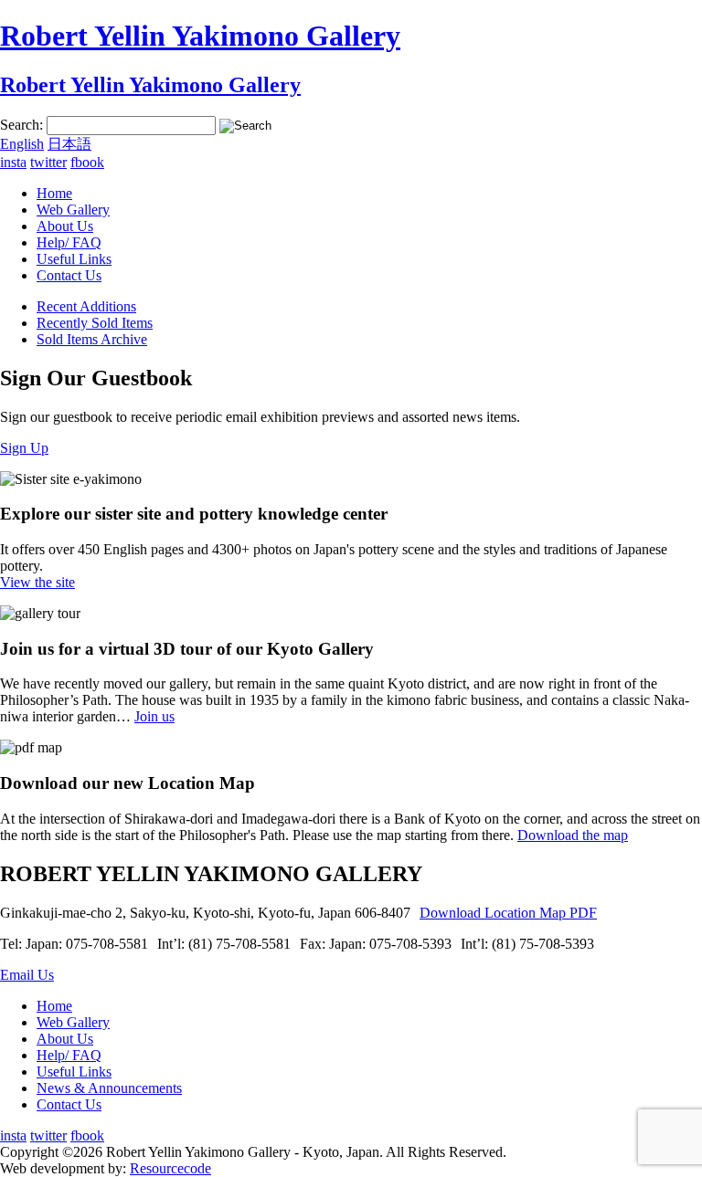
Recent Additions (86, 306)
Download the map (572, 835)
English (22, 144)
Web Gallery (73, 209)
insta (13, 162)
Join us (154, 716)
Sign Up (24, 448)
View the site (37, 582)
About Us (65, 226)
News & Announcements (109, 1088)
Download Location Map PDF (508, 912)
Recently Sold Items (95, 323)
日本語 (69, 144)
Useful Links (74, 259)
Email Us (27, 975)
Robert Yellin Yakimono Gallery (200, 35)
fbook (87, 162)
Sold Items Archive (92, 339)
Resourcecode (170, 1168)
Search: (21, 124)
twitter (48, 162)
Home (54, 193)
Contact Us (69, 275)
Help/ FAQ (69, 242)
